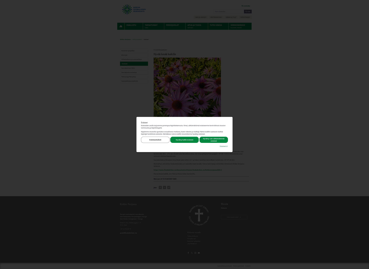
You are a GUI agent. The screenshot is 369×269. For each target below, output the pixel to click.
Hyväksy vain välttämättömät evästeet (213, 140)
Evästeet (224, 146)
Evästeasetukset (155, 140)
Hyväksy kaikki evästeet (184, 140)
